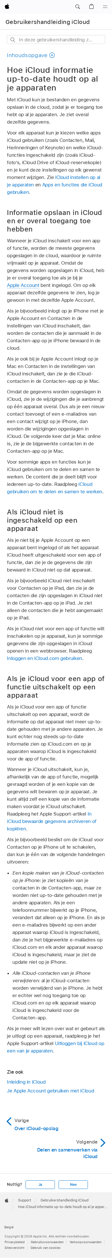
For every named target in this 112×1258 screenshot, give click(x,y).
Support (24, 1200)
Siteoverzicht (14, 1248)
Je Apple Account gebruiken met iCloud (50, 1091)
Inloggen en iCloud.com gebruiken (44, 658)
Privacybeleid (15, 1242)
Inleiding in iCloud (26, 1082)
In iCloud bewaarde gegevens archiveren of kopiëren (51, 821)
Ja (40, 1185)
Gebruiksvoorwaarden (47, 1242)
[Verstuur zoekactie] (13, 40)
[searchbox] (56, 39)
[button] (77, 7)
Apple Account (23, 285)
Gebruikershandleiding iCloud (47, 22)
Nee (73, 1185)
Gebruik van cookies (45, 1248)
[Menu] (105, 7)
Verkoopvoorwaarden (85, 1242)
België (8, 1227)
